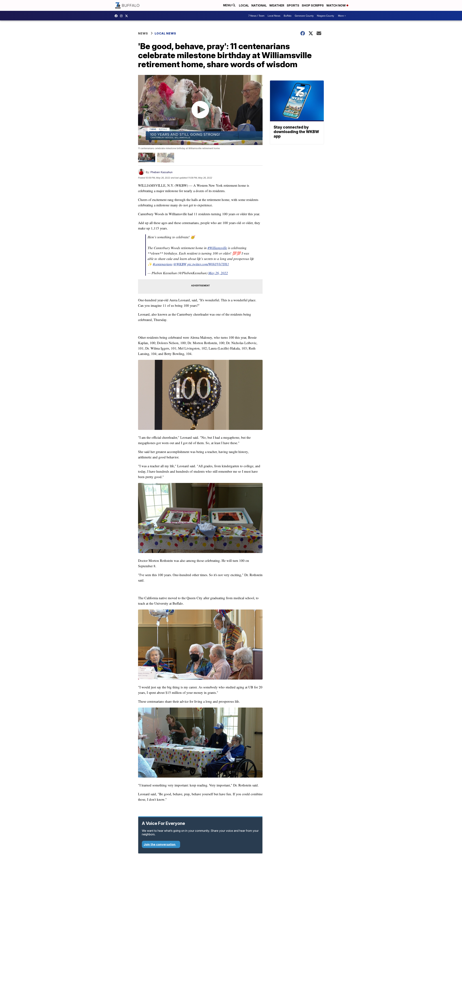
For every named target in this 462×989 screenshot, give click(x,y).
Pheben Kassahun (161, 172)
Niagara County (325, 16)
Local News (274, 16)
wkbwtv (117, 15)
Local (244, 5)
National (259, 5)
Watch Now (336, 5)
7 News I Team (256, 16)
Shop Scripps (313, 5)
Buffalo (287, 16)
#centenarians (162, 264)
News (143, 33)
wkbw (122, 15)
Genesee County (304, 16)
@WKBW (179, 264)
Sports (293, 5)
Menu (227, 5)
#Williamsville (217, 248)
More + (342, 16)
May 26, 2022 (218, 273)
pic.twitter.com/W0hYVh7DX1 (208, 264)
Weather (276, 5)
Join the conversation (160, 844)
